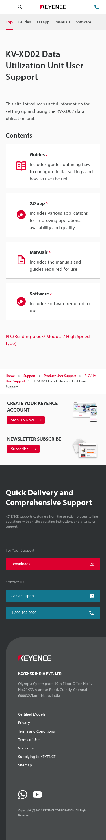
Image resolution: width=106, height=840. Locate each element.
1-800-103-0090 (23, 612)
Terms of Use (29, 739)
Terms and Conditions (36, 731)
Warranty (26, 748)
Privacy (24, 722)
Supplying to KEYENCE (37, 756)
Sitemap (25, 765)
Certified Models (31, 714)
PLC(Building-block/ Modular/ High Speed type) (48, 339)
